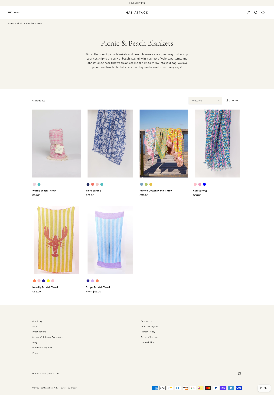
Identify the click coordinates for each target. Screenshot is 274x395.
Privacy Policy (148, 331)
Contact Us (147, 321)
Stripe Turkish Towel (98, 287)
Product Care (39, 331)
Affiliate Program (149, 326)
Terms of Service (149, 337)
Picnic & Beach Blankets (29, 23)
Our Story (37, 321)
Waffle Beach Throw (44, 190)
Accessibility (147, 342)
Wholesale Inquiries (42, 347)
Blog (34, 342)
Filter (234, 100)
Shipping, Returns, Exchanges (47, 337)
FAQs (35, 326)
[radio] (34, 184)
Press (35, 353)
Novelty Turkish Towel (45, 287)
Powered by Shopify (68, 388)
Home (10, 23)
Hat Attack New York (48, 388)
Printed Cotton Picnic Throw (156, 190)
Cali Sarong (200, 190)
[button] (255, 12)
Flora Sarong (93, 190)
